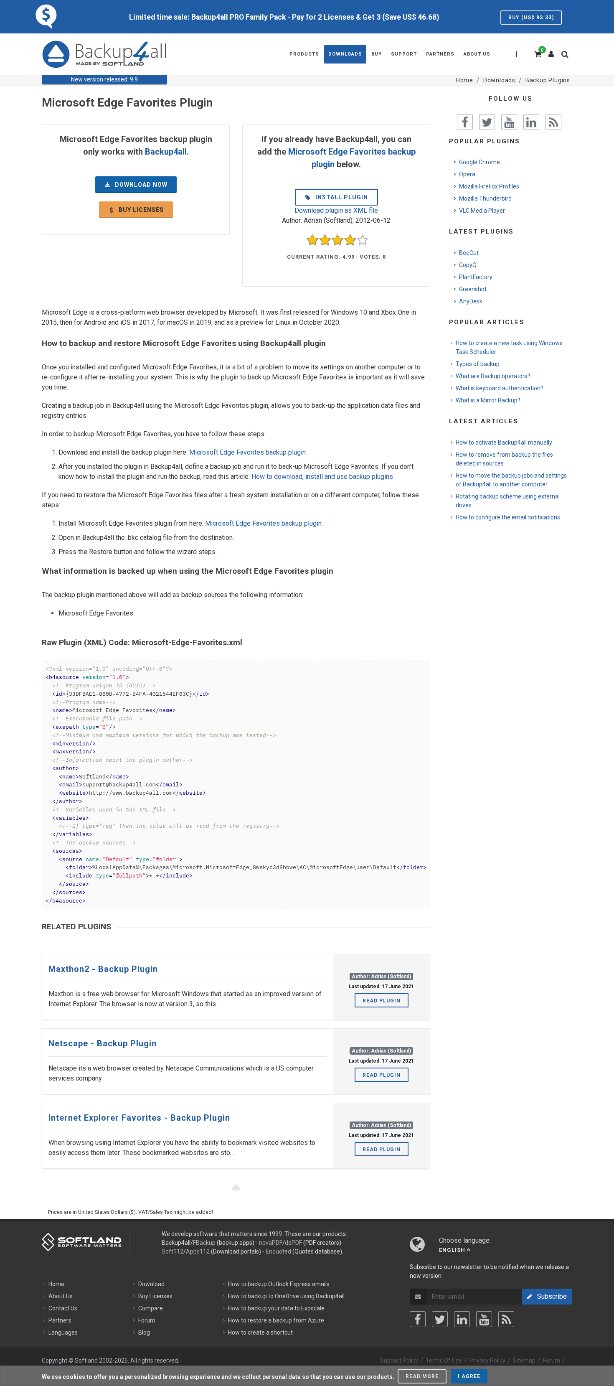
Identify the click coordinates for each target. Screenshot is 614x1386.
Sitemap (524, 1360)
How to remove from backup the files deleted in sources (504, 459)
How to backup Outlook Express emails (279, 1284)
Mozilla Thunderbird (485, 198)
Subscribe (549, 1296)
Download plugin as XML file (336, 210)
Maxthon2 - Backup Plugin (103, 969)
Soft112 (172, 1251)
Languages (63, 1332)
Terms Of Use (444, 1360)
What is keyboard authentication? (499, 388)
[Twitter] (440, 1319)
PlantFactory (475, 277)
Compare (150, 1308)
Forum (146, 1320)
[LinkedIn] (462, 1319)
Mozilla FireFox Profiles (489, 186)
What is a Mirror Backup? (488, 400)
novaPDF (270, 1242)
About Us (60, 1296)
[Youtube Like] (509, 122)
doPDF (293, 1242)
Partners (59, 1320)
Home (56, 1284)
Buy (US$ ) (531, 17)
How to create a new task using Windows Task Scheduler (509, 347)
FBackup (204, 1242)
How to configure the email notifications (508, 517)
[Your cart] (537, 53)
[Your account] (551, 51)
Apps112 (198, 1251)
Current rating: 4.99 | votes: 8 (336, 257)
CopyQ (468, 265)
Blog (144, 1332)
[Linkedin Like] (531, 122)
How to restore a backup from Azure (276, 1320)
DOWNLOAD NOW (140, 184)
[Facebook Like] (465, 122)
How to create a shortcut (260, 1332)
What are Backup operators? (493, 376)
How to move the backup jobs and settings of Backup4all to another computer (511, 480)
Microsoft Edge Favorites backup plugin (247, 452)
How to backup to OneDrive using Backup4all (286, 1296)
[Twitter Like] (487, 122)
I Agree (469, 1376)
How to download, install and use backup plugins (322, 477)
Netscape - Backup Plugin (102, 1043)
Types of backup (478, 364)
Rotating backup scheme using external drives (508, 501)
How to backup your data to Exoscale (276, 1308)
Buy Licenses (155, 1296)
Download (151, 1284)
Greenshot (473, 289)
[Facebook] (418, 1319)
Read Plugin (382, 1001)
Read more (422, 1376)
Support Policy (399, 1360)
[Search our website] (566, 57)
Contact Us (62, 1308)
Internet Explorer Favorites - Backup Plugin (139, 1118)
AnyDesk (470, 301)
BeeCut (469, 252)
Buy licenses (140, 209)
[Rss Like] (553, 122)
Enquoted (278, 1251)
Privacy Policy (487, 1360)
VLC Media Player (482, 210)
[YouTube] (484, 1319)
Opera (467, 174)
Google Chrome (479, 162)
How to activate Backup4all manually (504, 442)
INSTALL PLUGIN (341, 197)
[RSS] (506, 1319)
